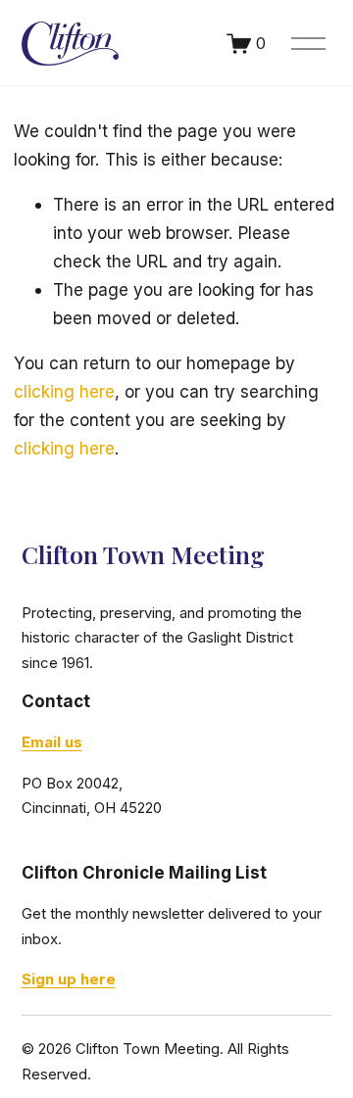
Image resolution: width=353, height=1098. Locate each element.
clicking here (64, 391)
